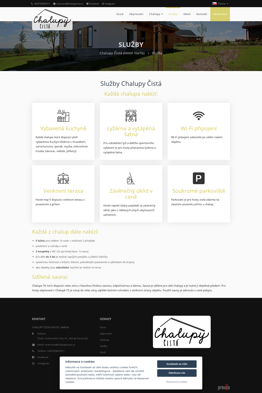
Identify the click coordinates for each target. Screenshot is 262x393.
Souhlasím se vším (176, 363)
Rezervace (220, 14)
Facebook (94, 3)
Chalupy (155, 14)
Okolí (187, 14)
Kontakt (201, 14)
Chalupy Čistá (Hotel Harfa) (122, 53)
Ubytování (136, 14)
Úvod (120, 14)
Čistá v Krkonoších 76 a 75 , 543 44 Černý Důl (62, 338)
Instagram (110, 3)
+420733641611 (42, 3)
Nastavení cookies (176, 381)
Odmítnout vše (177, 372)
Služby (173, 14)
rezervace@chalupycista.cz (69, 3)
